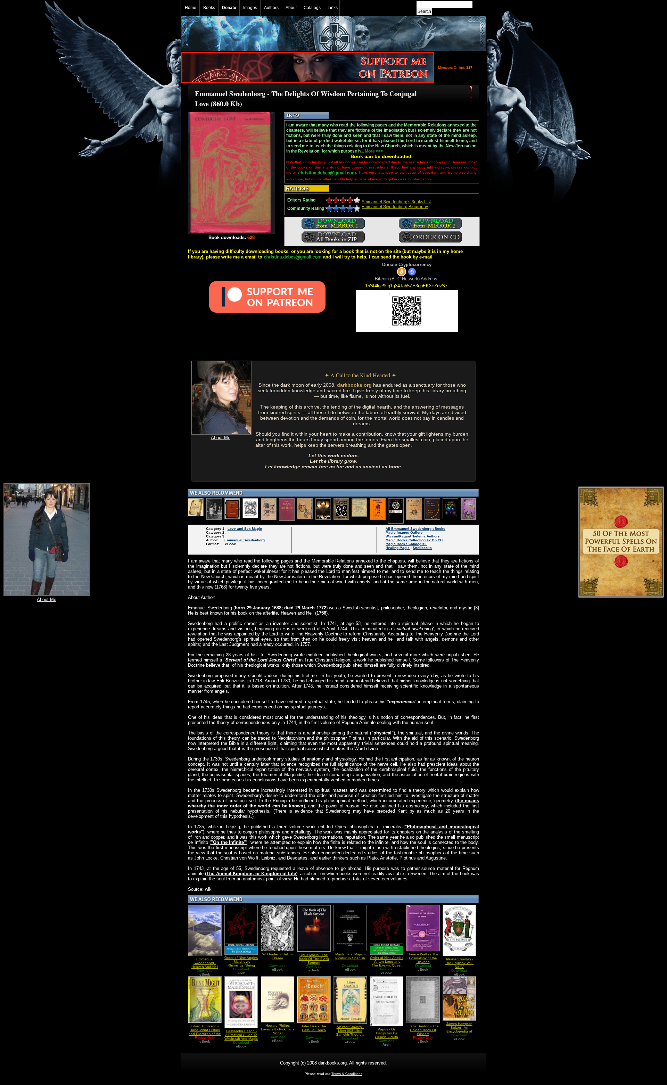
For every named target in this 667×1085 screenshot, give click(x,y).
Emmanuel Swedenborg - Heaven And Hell (204, 963)
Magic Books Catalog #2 (406, 544)
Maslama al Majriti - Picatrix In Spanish (350, 956)
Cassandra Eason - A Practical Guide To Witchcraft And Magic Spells (241, 1036)
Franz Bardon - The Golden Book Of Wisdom (423, 1030)
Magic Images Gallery (404, 532)
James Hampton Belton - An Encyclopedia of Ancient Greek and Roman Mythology (459, 1031)
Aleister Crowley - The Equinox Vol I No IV (459, 963)
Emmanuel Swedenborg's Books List (396, 201)
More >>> (374, 151)
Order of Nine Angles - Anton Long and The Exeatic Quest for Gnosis (386, 963)
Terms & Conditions (346, 1074)
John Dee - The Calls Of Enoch (313, 1028)
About (291, 7)
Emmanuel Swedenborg (244, 540)
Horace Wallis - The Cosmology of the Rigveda (422, 958)
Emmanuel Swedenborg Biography (395, 206)
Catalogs (312, 7)
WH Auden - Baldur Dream (277, 956)
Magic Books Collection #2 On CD (414, 540)
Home (190, 7)
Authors (271, 7)
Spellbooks (422, 548)
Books (209, 7)
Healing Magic (398, 548)
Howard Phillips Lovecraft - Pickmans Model (277, 1029)
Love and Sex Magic (245, 529)
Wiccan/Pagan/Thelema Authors (413, 536)
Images (250, 7)
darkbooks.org (354, 385)
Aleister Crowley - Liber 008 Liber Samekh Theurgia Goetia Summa (350, 1032)
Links (333, 7)
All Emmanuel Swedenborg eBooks (415, 529)
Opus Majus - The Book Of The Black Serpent (314, 958)
